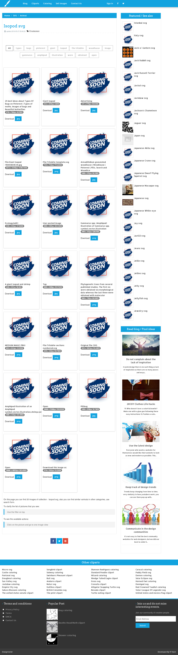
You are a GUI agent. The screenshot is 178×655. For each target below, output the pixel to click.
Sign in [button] (110, 3)
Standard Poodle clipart (102, 572)
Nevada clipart (98, 590)
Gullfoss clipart (54, 587)
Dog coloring (65, 610)
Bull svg (51, 578)
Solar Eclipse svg (144, 578)
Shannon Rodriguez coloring (105, 569)
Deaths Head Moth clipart (71, 622)
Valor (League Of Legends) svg (151, 590)
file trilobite (78, 48)
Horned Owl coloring (146, 581)
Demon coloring (143, 575)
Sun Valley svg (9, 581)
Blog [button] (25, 3)
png (56, 171)
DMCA (8, 616)
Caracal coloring (144, 569)
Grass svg (95, 581)
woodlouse (94, 48)
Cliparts (35, 3)
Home (7, 15)
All (9, 48)
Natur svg (51, 584)
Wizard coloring (99, 575)
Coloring (47, 3)
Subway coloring (55, 572)
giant (52, 48)
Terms (9, 613)
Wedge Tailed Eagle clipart (104, 578)
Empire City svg (10, 587)
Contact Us (76, 3)
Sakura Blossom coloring (14, 590)
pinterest (40, 48)
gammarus (27, 55)
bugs (28, 48)
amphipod (42, 55)
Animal (23, 15)
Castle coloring (9, 572)
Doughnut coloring (11, 578)
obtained (82, 55)
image (108, 48)
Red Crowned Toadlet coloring (151, 587)
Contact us (11, 620)
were (70, 55)
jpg (18, 118)
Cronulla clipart (98, 584)
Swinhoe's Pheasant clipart (59, 575)
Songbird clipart (54, 569)
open (94, 55)
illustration (57, 55)
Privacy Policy (12, 609)
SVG (15, 15)
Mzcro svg (7, 569)
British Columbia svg (56, 590)
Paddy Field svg (143, 572)
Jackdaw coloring (10, 584)
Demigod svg (142, 584)
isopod (63, 48)
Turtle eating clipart (101, 593)
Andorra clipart (54, 581)
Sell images (61, 3)
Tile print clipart (55, 593)
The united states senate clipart (17, 593)
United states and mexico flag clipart (154, 593)
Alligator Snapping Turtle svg (105, 587)
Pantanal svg (8, 575)
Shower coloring (67, 635)
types (18, 48)
